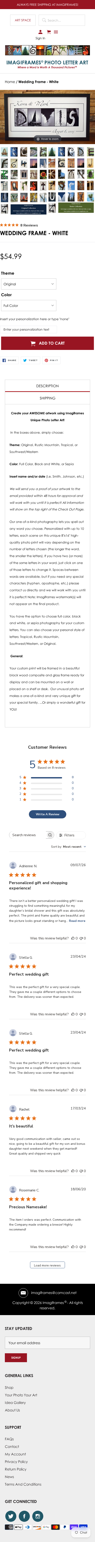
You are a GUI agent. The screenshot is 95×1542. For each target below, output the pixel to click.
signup (16, 1357)
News (9, 1477)
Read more (77, 921)
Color (6, 294)
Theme (7, 273)
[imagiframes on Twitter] (10, 1516)
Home (10, 81)
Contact (12, 1446)
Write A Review (47, 814)
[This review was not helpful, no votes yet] (81, 938)
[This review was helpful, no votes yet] (72, 938)
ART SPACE (23, 20)
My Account (15, 1454)
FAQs (9, 1439)
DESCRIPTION (47, 386)
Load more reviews (47, 1265)
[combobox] (68, 847)
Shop (9, 1387)
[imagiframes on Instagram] (37, 1516)
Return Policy (16, 1469)
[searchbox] (27, 835)
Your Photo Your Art (21, 1395)
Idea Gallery (15, 1402)
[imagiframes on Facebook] (24, 1516)
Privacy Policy (16, 1461)
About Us (12, 1410)
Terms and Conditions (23, 1484)
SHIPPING (47, 398)
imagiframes (53, 1302)
